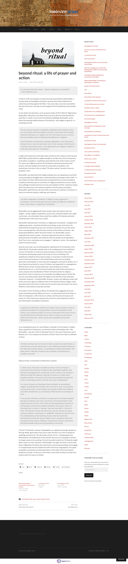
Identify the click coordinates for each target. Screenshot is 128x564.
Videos (51, 29)
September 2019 (89, 263)
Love (85, 390)
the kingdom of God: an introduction (95, 144)
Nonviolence (88, 394)
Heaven (86, 368)
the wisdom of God (90, 173)
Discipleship (88, 357)
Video (86, 444)
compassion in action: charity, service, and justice (96, 136)
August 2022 (88, 231)
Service (47, 499)
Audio (86, 332)
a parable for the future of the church (95, 100)
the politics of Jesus (90, 140)
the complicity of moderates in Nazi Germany (94, 127)
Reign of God (88, 419)
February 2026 (88, 201)
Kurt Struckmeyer (36, 82)
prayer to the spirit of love (92, 86)
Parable (86, 397)
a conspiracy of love (43, 483)
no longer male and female (92, 166)
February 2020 (88, 252)
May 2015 (87, 311)
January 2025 (88, 216)
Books (43, 29)
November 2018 (89, 282)
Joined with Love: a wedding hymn (94, 111)
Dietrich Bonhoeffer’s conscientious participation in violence (27, 485)
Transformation (89, 437)
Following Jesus (24, 29)
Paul (85, 401)
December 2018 (89, 278)
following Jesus (29, 551)
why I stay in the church (26, 506)
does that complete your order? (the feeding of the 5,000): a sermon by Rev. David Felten (95, 69)
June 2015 (87, 307)
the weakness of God (63, 483)
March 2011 (88, 314)
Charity (86, 339)
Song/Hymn (88, 430)
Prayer (43, 499)
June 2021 (87, 241)
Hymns (86, 372)
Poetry (86, 408)
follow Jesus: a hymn (90, 159)
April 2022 (87, 234)
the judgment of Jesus (90, 122)
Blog (76, 29)
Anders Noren (100, 551)
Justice (38, 499)
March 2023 (88, 227)
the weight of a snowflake (92, 155)
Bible (85, 335)
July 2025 (87, 205)
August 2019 (88, 267)
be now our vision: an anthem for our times (95, 50)
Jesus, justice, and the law (92, 151)
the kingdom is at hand (91, 46)
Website (67, 29)
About (36, 29)
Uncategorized (88, 441)
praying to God (88, 184)
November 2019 (89, 260)
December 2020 (89, 245)
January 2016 (88, 303)
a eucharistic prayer (90, 162)
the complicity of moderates (92, 131)
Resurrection (88, 423)
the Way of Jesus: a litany (91, 108)
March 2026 (88, 198)
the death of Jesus (89, 148)
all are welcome (89, 177)
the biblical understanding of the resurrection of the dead (94, 76)
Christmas (87, 346)
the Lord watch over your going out (94, 180)
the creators (88, 93)
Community (88, 350)
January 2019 (88, 274)
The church (87, 434)
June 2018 (87, 292)
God (85, 89)
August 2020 (88, 249)
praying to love (73, 506)
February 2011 (88, 318)
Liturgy (86, 386)
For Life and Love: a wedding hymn (94, 115)
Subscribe (89, 475)
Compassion (88, 354)
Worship (87, 448)
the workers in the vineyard (92, 97)
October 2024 (88, 220)
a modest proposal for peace (92, 170)
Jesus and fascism (89, 58)
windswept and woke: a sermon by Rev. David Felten (96, 63)
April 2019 (87, 271)
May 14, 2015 (23, 82)
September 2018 (89, 285)
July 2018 (87, 289)
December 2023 (89, 223)
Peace (86, 404)
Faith (30, 499)
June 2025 (87, 209)
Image (86, 375)
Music (59, 29)
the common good (89, 119)
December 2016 (89, 300)
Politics (86, 412)
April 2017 (87, 296)
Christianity (25, 499)
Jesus (34, 499)
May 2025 (87, 212)
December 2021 (89, 238)
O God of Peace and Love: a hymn (94, 104)
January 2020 (88, 256)
